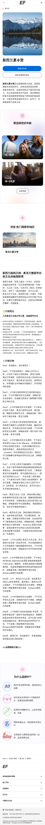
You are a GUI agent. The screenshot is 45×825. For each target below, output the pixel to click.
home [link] (4, 758)
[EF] (23, 2)
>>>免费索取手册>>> (12, 647)
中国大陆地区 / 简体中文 (13, 810)
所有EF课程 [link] (13, 758)
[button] (4, 2)
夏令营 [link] (22, 758)
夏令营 (7, 8)
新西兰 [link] (29, 758)
